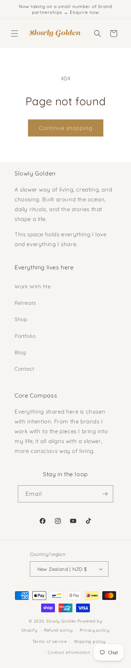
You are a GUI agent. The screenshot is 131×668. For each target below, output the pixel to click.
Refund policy (58, 630)
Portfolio (25, 336)
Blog (20, 352)
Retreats (25, 303)
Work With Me (33, 286)
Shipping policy (90, 641)
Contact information (69, 652)
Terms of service (49, 641)
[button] (15, 33)
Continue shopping (65, 127)
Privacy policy (95, 630)
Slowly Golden (61, 621)
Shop (21, 319)
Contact (24, 368)
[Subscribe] (105, 493)
